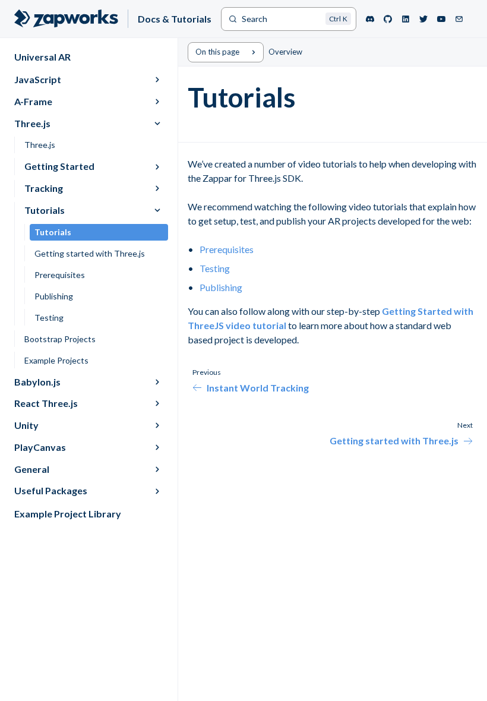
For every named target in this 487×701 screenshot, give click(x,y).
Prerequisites (227, 249)
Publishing (221, 287)
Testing (215, 268)
